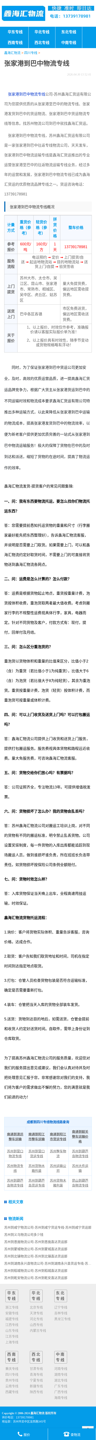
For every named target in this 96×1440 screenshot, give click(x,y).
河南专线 (60, 1369)
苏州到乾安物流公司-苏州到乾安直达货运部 (35, 1278)
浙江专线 (11, 1307)
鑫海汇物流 (12, 53)
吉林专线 (60, 1313)
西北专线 (36, 1357)
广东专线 (60, 1386)
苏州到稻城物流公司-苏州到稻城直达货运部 (35, 1270)
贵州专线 (11, 1380)
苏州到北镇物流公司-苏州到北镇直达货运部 (35, 1256)
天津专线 (36, 1313)
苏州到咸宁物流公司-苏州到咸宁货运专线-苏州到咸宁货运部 (47, 1227)
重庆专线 (11, 1369)
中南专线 (60, 1357)
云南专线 (11, 1386)
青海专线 (36, 1374)
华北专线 (36, 1296)
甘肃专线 (36, 1369)
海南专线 (60, 1398)
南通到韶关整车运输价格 (80, 1136)
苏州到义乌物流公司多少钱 (23, 1234)
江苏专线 (11, 1336)
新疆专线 (36, 1386)
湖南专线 (60, 1374)
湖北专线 (60, 1380)
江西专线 (11, 1325)
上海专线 (11, 1342)
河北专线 (36, 1319)
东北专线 (60, 1296)
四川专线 (30, 53)
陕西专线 (36, 1392)
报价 (27, 1435)
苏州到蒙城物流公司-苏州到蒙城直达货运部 (35, 1249)
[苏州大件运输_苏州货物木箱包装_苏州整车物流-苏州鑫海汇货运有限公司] (23, 13)
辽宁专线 (60, 1307)
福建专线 (11, 1319)
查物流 (75, 1435)
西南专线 (12, 1357)
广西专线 (60, 1392)
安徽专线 (11, 1313)
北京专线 (36, 1307)
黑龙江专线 (62, 1319)
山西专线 (36, 1325)
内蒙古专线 (38, 1330)
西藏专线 (11, 1392)
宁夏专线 (36, 1380)
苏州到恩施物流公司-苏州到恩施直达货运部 (35, 1242)
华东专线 (12, 1296)
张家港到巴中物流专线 (26, 94)
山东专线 (11, 1330)
